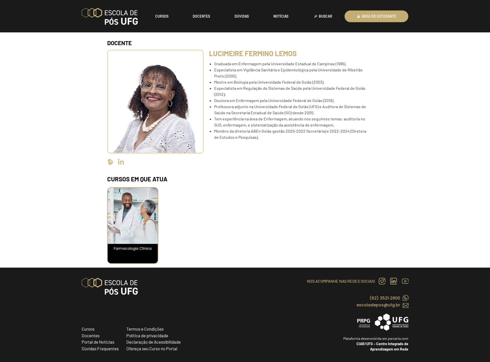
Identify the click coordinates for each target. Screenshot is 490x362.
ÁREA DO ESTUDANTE (379, 16)
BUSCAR (325, 16)
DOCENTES (201, 16)
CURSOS (161, 16)
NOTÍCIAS (280, 16)
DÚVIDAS (242, 16)
